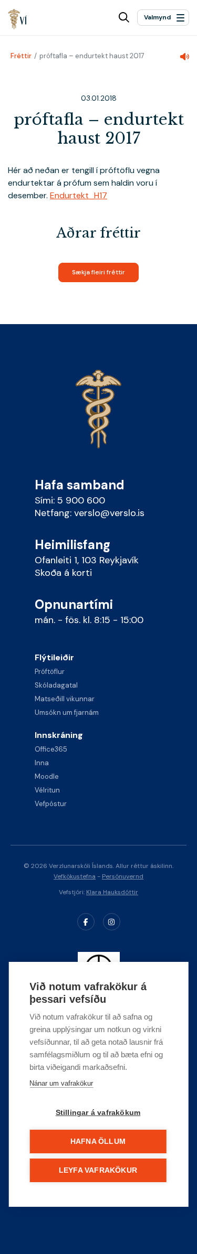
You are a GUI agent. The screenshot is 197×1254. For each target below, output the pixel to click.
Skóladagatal (56, 685)
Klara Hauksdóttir (112, 892)
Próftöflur (50, 671)
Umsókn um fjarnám (67, 712)
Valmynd (157, 17)
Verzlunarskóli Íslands (17, 19)
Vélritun (47, 790)
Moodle (47, 776)
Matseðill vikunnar (65, 698)
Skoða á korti (63, 572)
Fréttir (21, 55)
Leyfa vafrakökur (98, 1170)
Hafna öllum (98, 1141)
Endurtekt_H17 (78, 195)
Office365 (51, 749)
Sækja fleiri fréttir (98, 272)
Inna (42, 762)
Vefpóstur (51, 803)
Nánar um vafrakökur (61, 1083)
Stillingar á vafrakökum (98, 1113)
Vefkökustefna (75, 876)
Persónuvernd (122, 876)
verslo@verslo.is (109, 513)
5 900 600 (81, 500)
